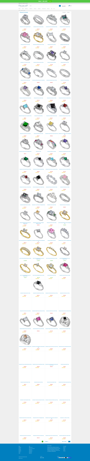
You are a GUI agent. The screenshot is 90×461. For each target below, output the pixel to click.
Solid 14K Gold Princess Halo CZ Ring (51, 275)
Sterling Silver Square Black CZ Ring (65, 364)
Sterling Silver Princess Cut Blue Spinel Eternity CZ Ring (25, 364)
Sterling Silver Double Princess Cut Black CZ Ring (64, 435)
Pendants (31, 8)
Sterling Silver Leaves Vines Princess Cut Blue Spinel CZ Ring (38, 347)
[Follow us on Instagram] (43, 457)
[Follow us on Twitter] (42, 457)
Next (46, 441)
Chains (23, 8)
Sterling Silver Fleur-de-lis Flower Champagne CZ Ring (25, 346)
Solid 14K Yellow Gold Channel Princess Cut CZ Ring (25, 258)
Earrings (35, 8)
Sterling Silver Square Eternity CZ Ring (64, 44)
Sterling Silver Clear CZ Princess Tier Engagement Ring (65, 240)
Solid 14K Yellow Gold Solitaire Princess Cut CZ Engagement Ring (25, 275)
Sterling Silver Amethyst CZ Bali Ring (51, 62)
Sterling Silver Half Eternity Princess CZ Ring (38, 62)
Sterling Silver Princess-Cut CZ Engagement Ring (38, 417)
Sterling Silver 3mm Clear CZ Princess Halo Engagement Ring (38, 241)
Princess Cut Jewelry (23, 10)
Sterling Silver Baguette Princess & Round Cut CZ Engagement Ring (25, 223)
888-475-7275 (30, 447)
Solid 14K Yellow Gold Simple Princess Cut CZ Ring (38, 275)
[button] (24, 65)
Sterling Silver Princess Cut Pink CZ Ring (25, 44)
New (51, 8)
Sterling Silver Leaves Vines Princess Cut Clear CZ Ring (51, 346)
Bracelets (39, 8)
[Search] (60, 6)
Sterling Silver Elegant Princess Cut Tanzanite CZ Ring (52, 328)
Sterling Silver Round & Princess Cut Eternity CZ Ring (25, 417)
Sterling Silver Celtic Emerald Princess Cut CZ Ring (25, 169)
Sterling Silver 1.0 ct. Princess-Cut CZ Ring (25, 62)
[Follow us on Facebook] (40, 457)
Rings (19, 8)
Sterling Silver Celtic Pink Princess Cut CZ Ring (65, 275)
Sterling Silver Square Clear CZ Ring (65, 62)
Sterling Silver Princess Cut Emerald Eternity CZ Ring (38, 364)
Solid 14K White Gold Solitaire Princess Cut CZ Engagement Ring (65, 258)
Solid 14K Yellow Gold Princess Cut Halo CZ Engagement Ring (64, 223)
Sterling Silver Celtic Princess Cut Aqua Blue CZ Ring (51, 169)
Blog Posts (30, 453)
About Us (64, 447)
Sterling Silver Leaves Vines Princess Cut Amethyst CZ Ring (51, 418)
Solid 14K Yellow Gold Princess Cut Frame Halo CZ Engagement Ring (38, 258)
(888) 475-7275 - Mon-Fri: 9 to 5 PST (23, 3)
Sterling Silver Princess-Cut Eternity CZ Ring (38, 26)
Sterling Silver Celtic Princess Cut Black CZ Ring (38, 169)
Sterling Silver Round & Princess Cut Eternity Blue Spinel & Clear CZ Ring (51, 364)
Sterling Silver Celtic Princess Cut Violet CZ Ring (25, 435)
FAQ (29, 446)
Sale (54, 8)
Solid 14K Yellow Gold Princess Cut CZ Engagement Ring (25, 240)
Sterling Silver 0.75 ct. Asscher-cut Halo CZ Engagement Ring (64, 134)
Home (19, 10)
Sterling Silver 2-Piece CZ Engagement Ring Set (25, 26)
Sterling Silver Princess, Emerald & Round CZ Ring (51, 26)
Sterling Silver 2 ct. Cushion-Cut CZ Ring (64, 417)
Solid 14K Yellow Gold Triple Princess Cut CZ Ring (51, 258)
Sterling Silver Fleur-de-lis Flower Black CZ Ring (64, 328)
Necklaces (26, 8)
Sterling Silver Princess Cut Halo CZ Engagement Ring (25, 151)
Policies (64, 448)
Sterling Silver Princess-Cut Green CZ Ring (51, 222)
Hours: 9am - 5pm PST (32, 448)
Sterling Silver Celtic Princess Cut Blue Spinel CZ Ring (52, 435)
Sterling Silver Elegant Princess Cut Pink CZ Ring (38, 328)
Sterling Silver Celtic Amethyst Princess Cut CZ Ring (65, 151)
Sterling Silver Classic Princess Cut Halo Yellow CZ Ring (51, 133)
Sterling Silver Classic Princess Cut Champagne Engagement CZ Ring (38, 223)
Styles (19, 453)
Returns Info (30, 449)
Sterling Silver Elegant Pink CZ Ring (52, 240)
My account (63, 6)
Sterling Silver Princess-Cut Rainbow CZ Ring (65, 26)
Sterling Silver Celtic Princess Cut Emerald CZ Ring (64, 169)
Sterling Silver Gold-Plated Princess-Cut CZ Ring (38, 44)
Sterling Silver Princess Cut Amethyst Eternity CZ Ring (65, 346)
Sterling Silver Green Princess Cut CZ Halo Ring (25, 133)
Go (68, 441)
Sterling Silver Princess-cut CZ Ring (52, 44)
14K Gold (48, 8)
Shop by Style (44, 8)
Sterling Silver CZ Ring (38, 151)
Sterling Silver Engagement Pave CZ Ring (38, 133)
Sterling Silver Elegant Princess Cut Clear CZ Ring (25, 328)
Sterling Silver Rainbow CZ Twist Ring (51, 151)
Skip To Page (64, 441)
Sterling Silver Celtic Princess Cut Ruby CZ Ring (38, 435)
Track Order (64, 446)
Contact (64, 449)
